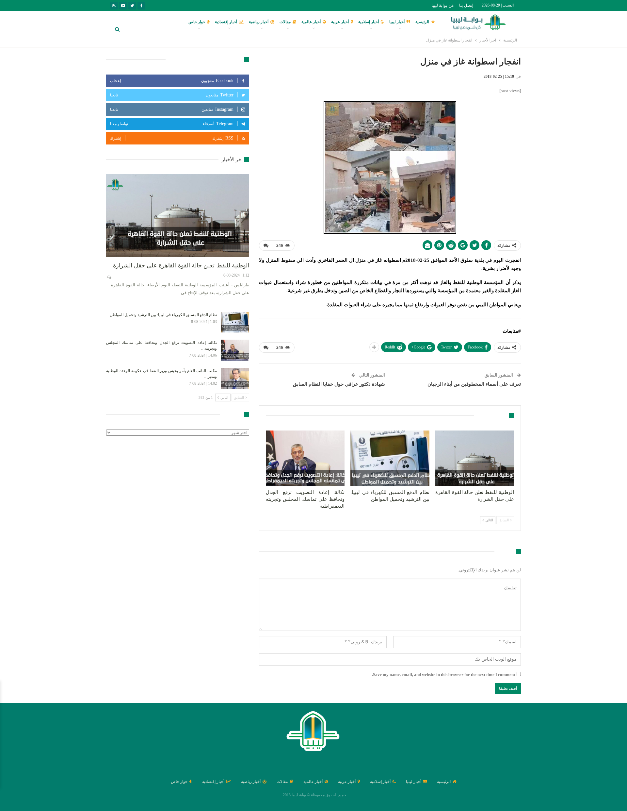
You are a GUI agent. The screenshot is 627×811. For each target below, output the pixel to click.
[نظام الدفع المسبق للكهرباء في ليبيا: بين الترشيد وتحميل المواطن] (389, 458)
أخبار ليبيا (397, 22)
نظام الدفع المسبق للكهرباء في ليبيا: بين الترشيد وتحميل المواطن (163, 315)
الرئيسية (422, 22)
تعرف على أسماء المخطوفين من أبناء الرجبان (474, 384)
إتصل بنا (466, 5)
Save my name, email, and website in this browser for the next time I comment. (443, 674)
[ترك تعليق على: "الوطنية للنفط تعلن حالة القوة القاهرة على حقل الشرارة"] (108, 277)
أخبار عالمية (311, 22)
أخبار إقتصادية (226, 22)
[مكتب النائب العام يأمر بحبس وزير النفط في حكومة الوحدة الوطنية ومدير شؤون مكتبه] (235, 378)
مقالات (285, 22)
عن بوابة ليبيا (442, 5)
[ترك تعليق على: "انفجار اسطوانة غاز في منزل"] (266, 245)
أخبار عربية (340, 22)
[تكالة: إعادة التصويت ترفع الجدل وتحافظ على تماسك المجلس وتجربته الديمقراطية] (305, 458)
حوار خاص (196, 22)
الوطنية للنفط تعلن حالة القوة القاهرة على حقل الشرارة (181, 265)
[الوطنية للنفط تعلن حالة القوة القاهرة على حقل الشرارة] (474, 458)
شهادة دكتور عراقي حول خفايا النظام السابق (339, 384)
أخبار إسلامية (368, 22)
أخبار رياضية (258, 22)
